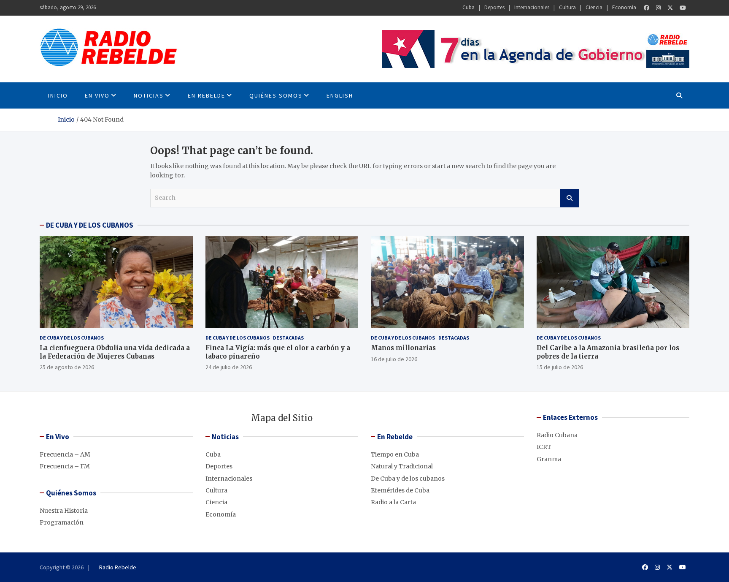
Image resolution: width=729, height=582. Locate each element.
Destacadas (288, 338)
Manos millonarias (403, 348)
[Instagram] (658, 7)
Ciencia (594, 7)
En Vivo (97, 95)
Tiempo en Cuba (395, 454)
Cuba (468, 7)
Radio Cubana (557, 435)
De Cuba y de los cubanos (72, 338)
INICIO (58, 95)
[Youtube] (682, 7)
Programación (62, 522)
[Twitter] (670, 7)
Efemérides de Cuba (400, 490)
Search (569, 198)
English (340, 95)
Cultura (567, 7)
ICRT (544, 447)
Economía (624, 7)
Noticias (149, 95)
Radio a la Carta (393, 502)
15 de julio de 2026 (560, 367)
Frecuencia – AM (65, 454)
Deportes (494, 7)
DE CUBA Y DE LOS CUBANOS (89, 225)
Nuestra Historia (64, 510)
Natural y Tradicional (402, 466)
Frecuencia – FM (65, 466)
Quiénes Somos (275, 95)
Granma (549, 459)
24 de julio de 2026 (228, 367)
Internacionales (531, 7)
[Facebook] (646, 7)
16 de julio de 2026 (394, 359)
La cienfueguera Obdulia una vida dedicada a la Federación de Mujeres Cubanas (115, 352)
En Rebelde (206, 95)
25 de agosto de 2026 (67, 367)
